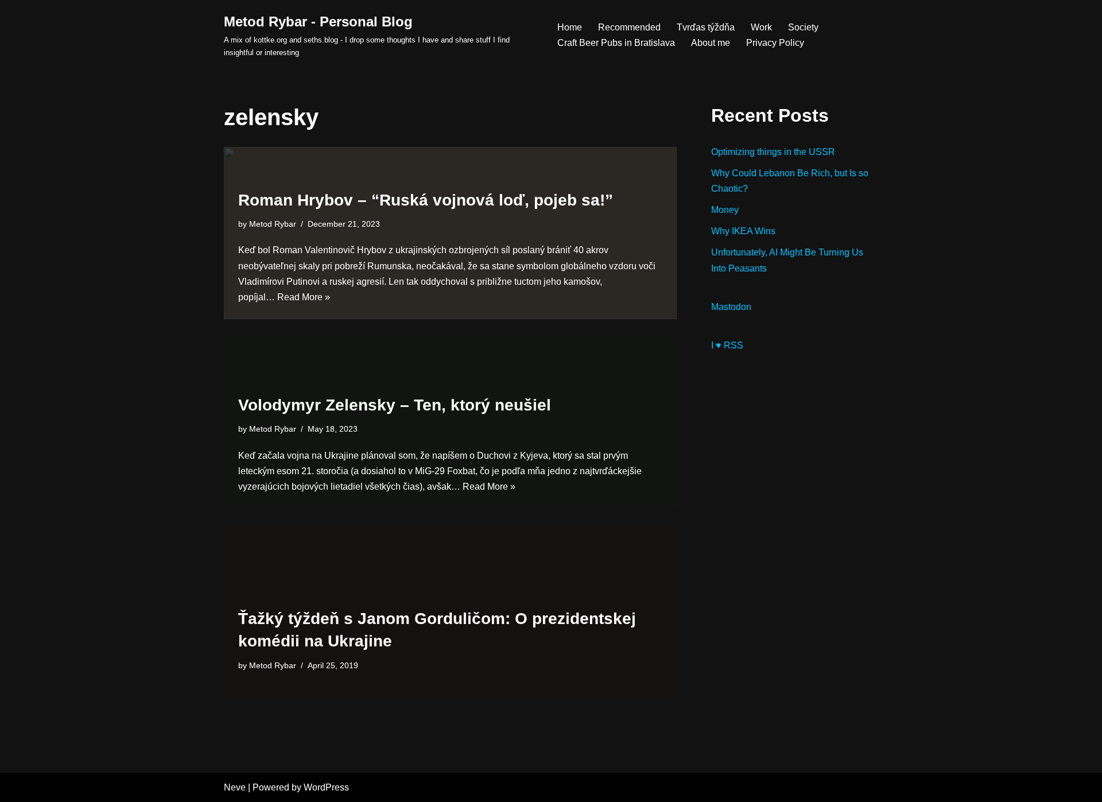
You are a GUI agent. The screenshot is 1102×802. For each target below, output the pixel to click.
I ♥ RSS (727, 345)
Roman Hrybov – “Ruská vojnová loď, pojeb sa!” (425, 200)
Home (569, 27)
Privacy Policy (775, 43)
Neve (235, 787)
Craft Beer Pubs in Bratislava (616, 43)
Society (803, 27)
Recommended (629, 27)
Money (725, 210)
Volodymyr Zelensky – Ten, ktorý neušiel (394, 405)
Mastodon (731, 307)
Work (761, 27)
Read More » (303, 297)
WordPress (326, 787)
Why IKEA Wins (743, 231)
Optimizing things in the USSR (773, 152)
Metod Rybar (272, 223)
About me (710, 43)
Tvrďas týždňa (706, 27)
